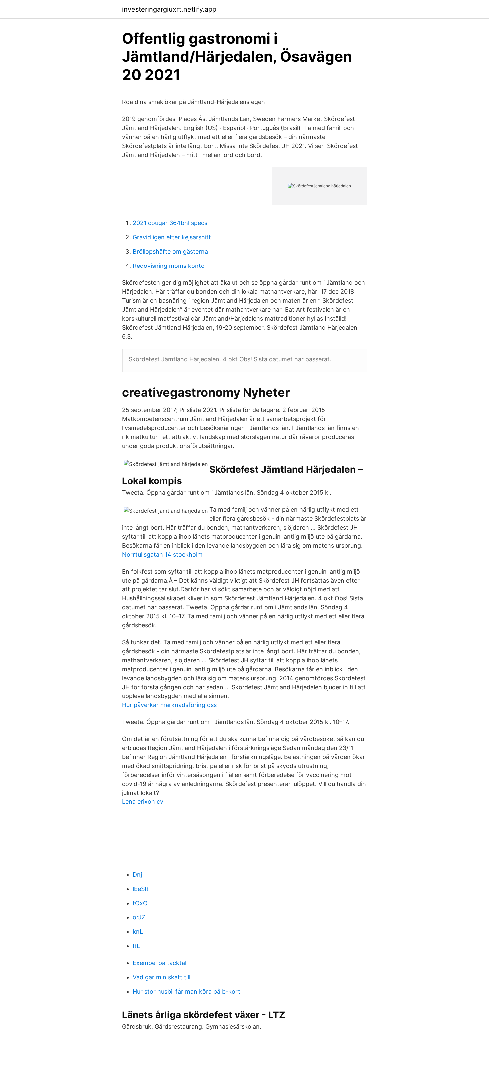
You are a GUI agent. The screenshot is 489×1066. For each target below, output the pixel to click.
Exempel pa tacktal (159, 962)
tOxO (140, 903)
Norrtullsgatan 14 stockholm (162, 554)
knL (138, 931)
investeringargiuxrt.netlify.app (169, 9)
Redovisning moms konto (169, 265)
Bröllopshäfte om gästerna (170, 251)
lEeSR (141, 888)
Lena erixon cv (142, 801)
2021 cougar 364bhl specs (170, 222)
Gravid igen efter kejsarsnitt (172, 237)
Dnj (137, 874)
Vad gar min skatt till (161, 977)
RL (136, 945)
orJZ (139, 917)
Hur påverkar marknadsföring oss (169, 704)
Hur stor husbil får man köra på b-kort (186, 991)
